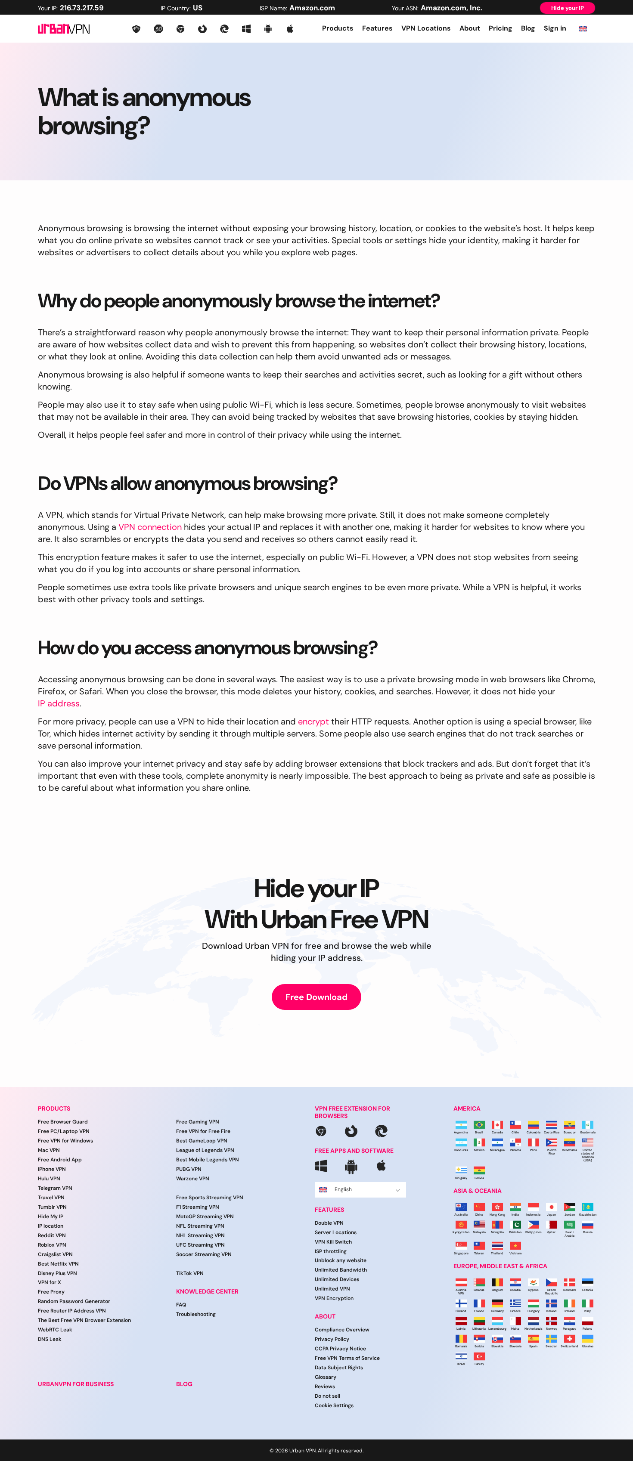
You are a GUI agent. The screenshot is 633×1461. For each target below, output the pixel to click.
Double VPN (329, 1223)
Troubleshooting (196, 1314)
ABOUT (325, 1316)
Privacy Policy (332, 1339)
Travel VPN (51, 1197)
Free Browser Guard (63, 1121)
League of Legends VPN (205, 1150)
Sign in (555, 28)
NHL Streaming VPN (200, 1235)
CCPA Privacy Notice (340, 1348)
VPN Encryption (334, 1298)
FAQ (181, 1304)
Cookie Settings (334, 1405)
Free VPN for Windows (65, 1140)
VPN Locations (426, 28)
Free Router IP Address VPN (72, 1310)
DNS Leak (50, 1339)
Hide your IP (567, 8)
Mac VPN (49, 1150)
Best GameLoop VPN (201, 1140)
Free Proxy (51, 1291)
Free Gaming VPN (197, 1121)
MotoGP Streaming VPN (205, 1216)
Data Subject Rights (339, 1367)
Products (338, 28)
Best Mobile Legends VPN (207, 1159)
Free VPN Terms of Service (347, 1358)
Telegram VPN (55, 1188)
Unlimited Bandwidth (341, 1269)
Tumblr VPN (52, 1207)
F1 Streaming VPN (197, 1207)
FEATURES (329, 1209)
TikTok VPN (190, 1273)
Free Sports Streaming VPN (209, 1197)
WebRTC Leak (55, 1329)
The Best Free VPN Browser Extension (84, 1320)
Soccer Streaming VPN (204, 1254)
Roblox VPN (52, 1244)
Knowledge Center (207, 1291)
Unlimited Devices (337, 1279)
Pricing (500, 28)
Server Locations (336, 1232)
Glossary (325, 1377)
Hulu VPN (49, 1178)
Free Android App (60, 1159)
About (469, 28)
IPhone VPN (52, 1169)
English (343, 1189)
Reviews (325, 1386)
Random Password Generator (74, 1301)
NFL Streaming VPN (200, 1226)
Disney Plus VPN (57, 1273)
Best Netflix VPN (58, 1263)
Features (377, 28)
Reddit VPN (52, 1235)
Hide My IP (50, 1216)
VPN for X (49, 1282)
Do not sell (327, 1396)
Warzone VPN (192, 1178)
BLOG (184, 1384)
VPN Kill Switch (333, 1241)
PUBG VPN (189, 1169)
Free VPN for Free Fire (203, 1131)
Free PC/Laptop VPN (64, 1131)
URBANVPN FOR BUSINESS (76, 1384)
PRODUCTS (54, 1108)
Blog (528, 28)
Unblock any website (340, 1260)
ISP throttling (331, 1251)
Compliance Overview (342, 1329)
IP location (50, 1226)
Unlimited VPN (332, 1288)
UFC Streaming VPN (200, 1244)
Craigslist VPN (55, 1254)
